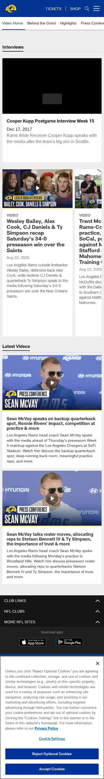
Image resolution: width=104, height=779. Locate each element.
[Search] (87, 8)
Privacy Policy (45, 728)
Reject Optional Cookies (52, 754)
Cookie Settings (52, 738)
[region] (52, 717)
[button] (52, 99)
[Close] (97, 663)
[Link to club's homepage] (10, 6)
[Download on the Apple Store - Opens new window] (32, 642)
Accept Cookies (52, 769)
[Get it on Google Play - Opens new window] (69, 644)
